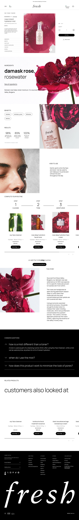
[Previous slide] (68, 254)
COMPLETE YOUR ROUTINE (9, 45)
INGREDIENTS (6, 39)
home (5, 12)
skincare (8, 12)
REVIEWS (6, 49)
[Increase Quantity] (74, 30)
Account (54, 458)
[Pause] (73, 1)
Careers (30, 462)
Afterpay (42, 470)
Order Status (55, 460)
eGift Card (42, 474)
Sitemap (66, 464)
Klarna (41, 468)
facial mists (13, 12)
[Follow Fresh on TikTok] (16, 472)
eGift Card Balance (57, 462)
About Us (30, 458)
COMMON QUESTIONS (8, 51)
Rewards (42, 472)
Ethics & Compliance (33, 466)
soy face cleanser (16, 235)
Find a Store (43, 458)
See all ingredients (10, 84)
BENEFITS (6, 41)
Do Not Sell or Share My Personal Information (68, 467)
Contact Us (43, 460)
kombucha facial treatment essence (38, 422)
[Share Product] (50, 50)
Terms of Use (67, 458)
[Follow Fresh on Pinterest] (13, 472)
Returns (42, 466)
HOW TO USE (6, 43)
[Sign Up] (19, 462)
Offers (54, 464)
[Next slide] (73, 254)
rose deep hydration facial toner (38, 236)
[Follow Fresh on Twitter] (8, 472)
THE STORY (6, 47)
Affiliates (30, 464)
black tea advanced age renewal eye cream (61, 422)
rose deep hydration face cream (60, 236)
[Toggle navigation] (5, 6)
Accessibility (67, 462)
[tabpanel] (39, 1)
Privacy (66, 460)
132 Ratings (15, 16)
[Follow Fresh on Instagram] (10, 472)
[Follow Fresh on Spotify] (5, 474)
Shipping (42, 464)
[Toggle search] (10, 6)
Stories (30, 460)
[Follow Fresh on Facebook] (5, 472)
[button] (16, 239)
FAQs (41, 462)
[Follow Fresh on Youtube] (18, 472)
